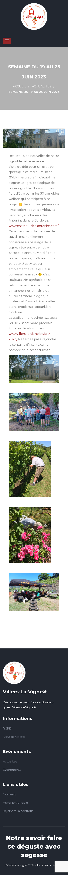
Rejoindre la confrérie (18, 811)
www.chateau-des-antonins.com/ (33, 226)
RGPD (7, 728)
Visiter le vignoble (15, 802)
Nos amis (9, 794)
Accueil (19, 86)
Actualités (41, 86)
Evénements (12, 769)
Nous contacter (14, 736)
